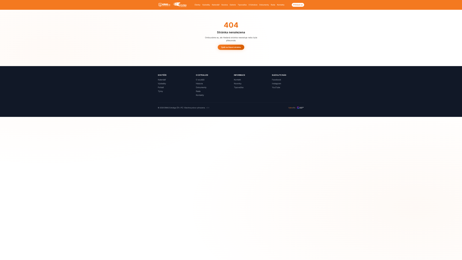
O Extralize (253, 5)
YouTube (276, 87)
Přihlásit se (298, 5)
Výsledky (206, 5)
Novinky (237, 83)
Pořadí (161, 87)
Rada (273, 5)
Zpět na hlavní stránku (231, 47)
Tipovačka (242, 5)
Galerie (233, 5)
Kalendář (215, 5)
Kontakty (280, 5)
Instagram (276, 83)
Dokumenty (264, 5)
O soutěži (200, 79)
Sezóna (224, 5)
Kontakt (237, 79)
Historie (199, 83)
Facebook (276, 79)
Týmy (160, 91)
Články (197, 5)
